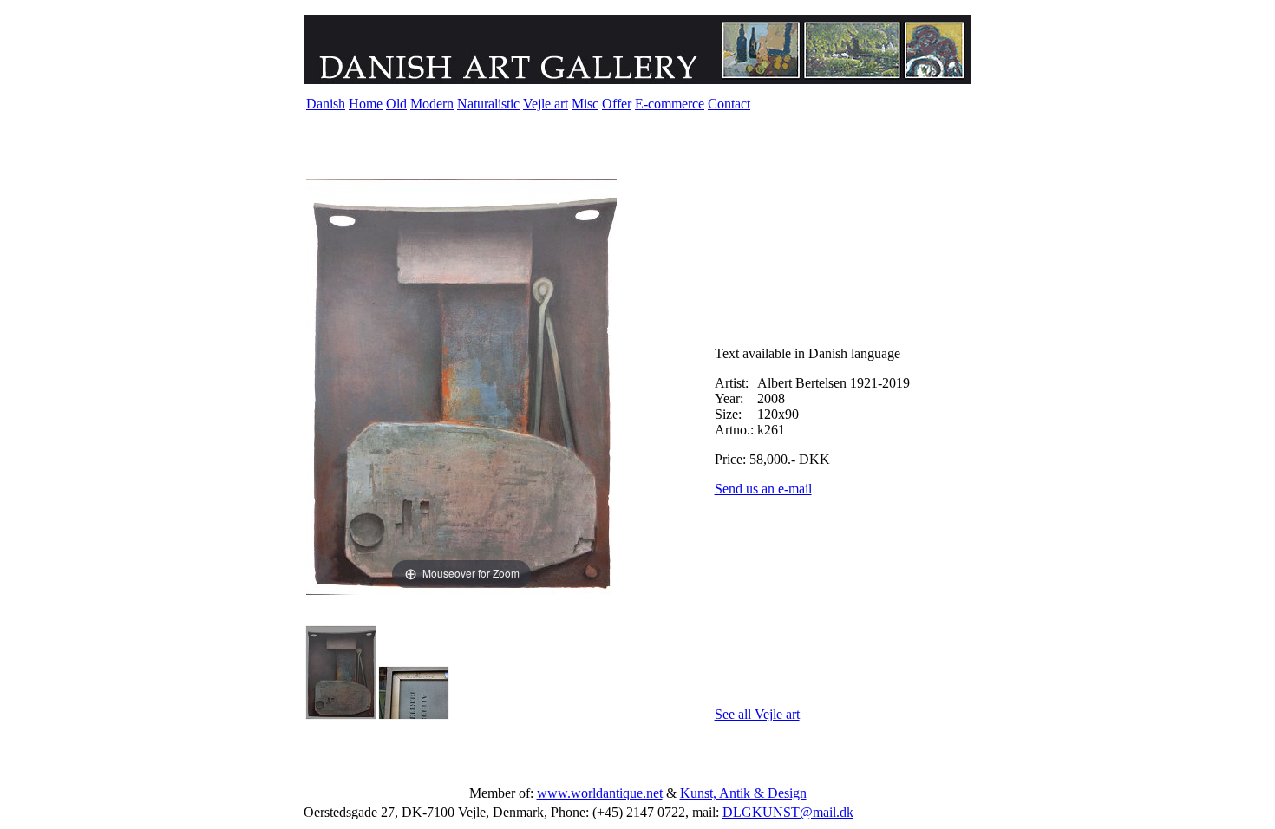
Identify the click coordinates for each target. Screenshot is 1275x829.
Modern (432, 103)
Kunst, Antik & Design (743, 793)
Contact (729, 103)
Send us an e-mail (763, 488)
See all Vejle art (757, 714)
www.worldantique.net (600, 793)
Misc (585, 103)
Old (396, 103)
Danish (325, 103)
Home (365, 103)
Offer (616, 103)
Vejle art (545, 103)
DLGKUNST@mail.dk (787, 812)
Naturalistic (488, 103)
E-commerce (669, 103)
